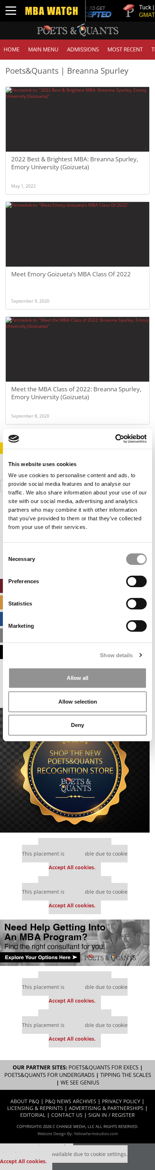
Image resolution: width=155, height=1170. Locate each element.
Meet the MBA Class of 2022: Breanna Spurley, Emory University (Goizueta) (76, 393)
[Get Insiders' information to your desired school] (75, 770)
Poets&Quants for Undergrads (49, 1075)
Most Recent (125, 49)
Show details (116, 655)
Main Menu (43, 49)
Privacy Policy (121, 1101)
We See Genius (80, 1082)
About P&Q (24, 1101)
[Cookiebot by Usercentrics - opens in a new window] (115, 438)
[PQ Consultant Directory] (75, 943)
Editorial (32, 1114)
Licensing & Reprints (35, 1108)
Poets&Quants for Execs (103, 1067)
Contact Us (67, 1114)
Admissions (83, 49)
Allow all (77, 678)
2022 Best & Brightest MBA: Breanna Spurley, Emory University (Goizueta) (74, 163)
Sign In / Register (111, 1114)
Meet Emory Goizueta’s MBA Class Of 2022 (71, 274)
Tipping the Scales (125, 1075)
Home (11, 49)
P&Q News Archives (70, 1101)
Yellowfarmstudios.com (96, 1133)
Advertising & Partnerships (106, 1108)
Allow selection (77, 702)
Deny (77, 725)
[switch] (136, 581)
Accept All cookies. (72, 867)
